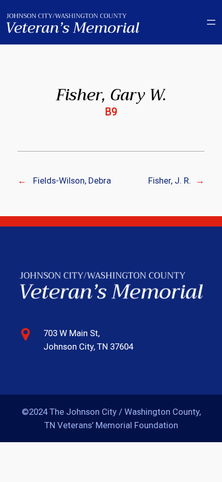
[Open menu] (211, 22)
